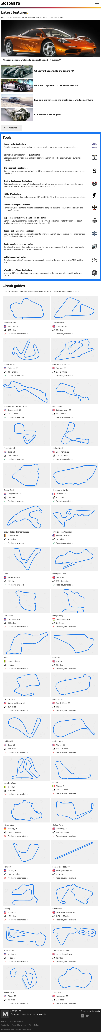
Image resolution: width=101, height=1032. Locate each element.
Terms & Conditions (19, 1025)
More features (10, 128)
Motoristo (10, 4)
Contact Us (5, 1025)
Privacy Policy (34, 1025)
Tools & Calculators (16, 1021)
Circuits (4, 1021)
